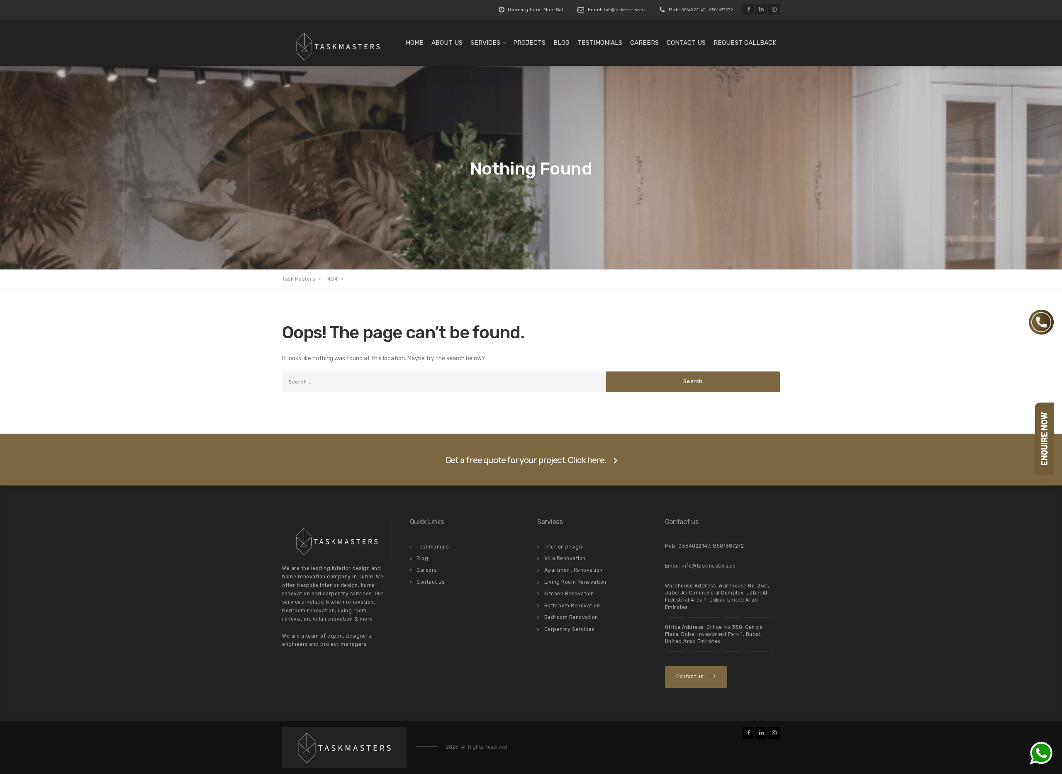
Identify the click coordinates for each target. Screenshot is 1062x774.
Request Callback (745, 42)
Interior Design (563, 547)
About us (447, 42)
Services (485, 42)
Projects (529, 42)
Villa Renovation (565, 558)
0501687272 (721, 10)
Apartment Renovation (573, 570)
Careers (644, 42)
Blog (561, 42)
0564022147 (693, 10)
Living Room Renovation (575, 582)
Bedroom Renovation (571, 617)
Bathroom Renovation (572, 606)
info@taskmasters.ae (625, 10)
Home (415, 42)
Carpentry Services (569, 629)
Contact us (686, 42)
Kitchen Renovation (569, 594)
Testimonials (599, 42)
